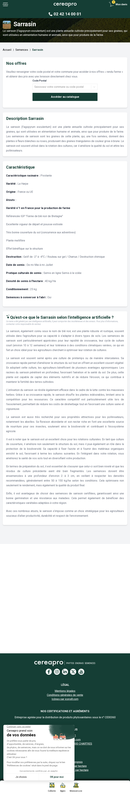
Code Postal (39, 80)
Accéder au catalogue (65, 96)
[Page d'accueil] (65, 4)
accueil (7, 49)
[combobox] (34, 87)
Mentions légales (65, 691)
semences (21, 49)
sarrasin (37, 49)
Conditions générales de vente (65, 695)
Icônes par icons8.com (65, 699)
